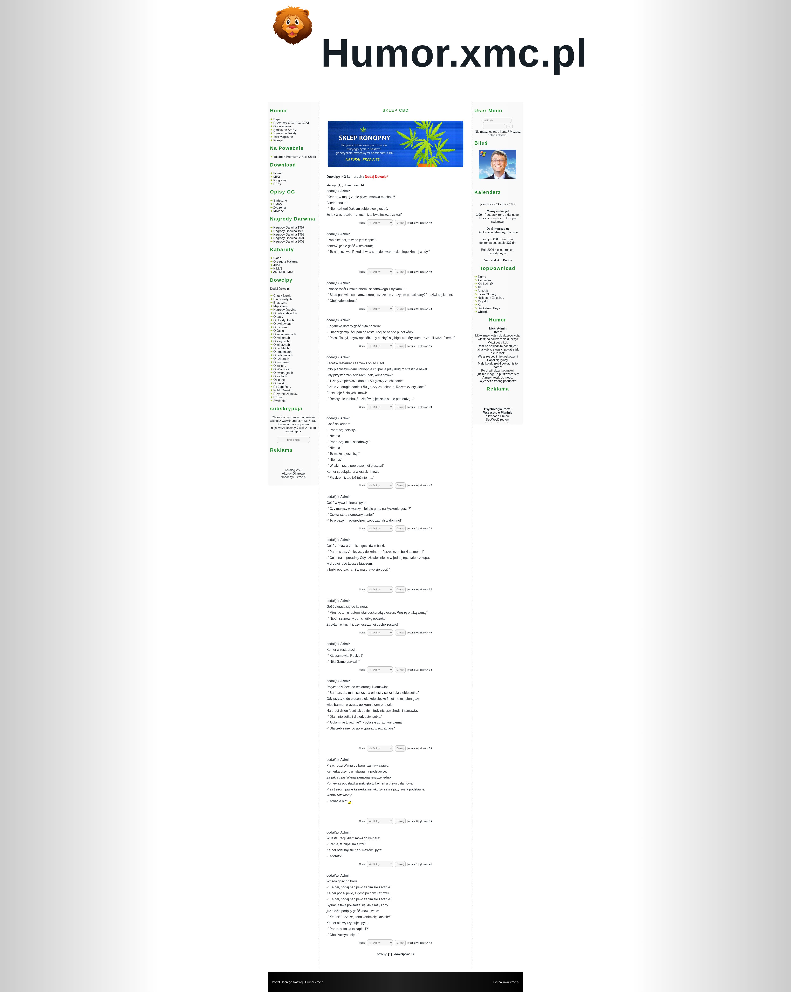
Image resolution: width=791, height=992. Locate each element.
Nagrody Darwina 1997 (288, 227)
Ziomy (482, 276)
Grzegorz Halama (285, 261)
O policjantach (283, 355)
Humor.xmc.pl (454, 53)
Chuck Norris (282, 295)
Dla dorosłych (282, 299)
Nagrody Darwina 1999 (288, 234)
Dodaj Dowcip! (280, 288)
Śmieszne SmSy (284, 129)
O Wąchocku (282, 369)
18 (479, 287)
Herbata (497, 415)
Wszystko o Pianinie (497, 398)
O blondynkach (283, 320)
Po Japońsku (282, 386)
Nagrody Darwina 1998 (288, 231)
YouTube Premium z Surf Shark (294, 156)
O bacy (278, 316)
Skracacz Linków (497, 401)
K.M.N (277, 268)
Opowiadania (282, 126)
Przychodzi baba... (285, 393)
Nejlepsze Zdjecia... (491, 297)
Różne (277, 397)
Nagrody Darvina (284, 309)
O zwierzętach (283, 372)
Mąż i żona (280, 306)
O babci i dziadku (285, 313)
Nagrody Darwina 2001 (288, 238)
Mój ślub (483, 301)
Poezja (278, 140)
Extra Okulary (487, 294)
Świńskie (279, 400)
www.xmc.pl (511, 982)
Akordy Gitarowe (293, 459)
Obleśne (279, 379)
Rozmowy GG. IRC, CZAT (291, 122)
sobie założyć (497, 135)
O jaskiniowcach (284, 334)
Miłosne (278, 211)
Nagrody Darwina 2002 (288, 241)
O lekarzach (281, 344)
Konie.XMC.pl (498, 422)
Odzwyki (279, 383)
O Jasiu (278, 330)
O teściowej (281, 362)
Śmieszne (280, 200)
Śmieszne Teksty (285, 133)
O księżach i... (283, 341)
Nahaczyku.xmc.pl (293, 462)
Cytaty (277, 204)
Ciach (277, 258)
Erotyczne (280, 302)
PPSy (277, 183)
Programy (280, 180)
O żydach (280, 376)
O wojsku (279, 365)
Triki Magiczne (283, 136)
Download (283, 165)
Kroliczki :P (485, 283)
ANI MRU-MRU (284, 272)
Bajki (276, 119)
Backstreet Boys (489, 308)
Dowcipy (333, 176)
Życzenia (279, 207)
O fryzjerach (281, 327)
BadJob (483, 290)
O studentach (282, 351)
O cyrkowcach (283, 323)
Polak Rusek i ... (284, 390)
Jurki (276, 265)
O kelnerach (281, 337)
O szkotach (281, 358)
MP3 (276, 176)
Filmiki (277, 173)
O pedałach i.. (282, 348)
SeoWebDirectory (498, 405)
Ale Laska (484, 280)
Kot (480, 304)
